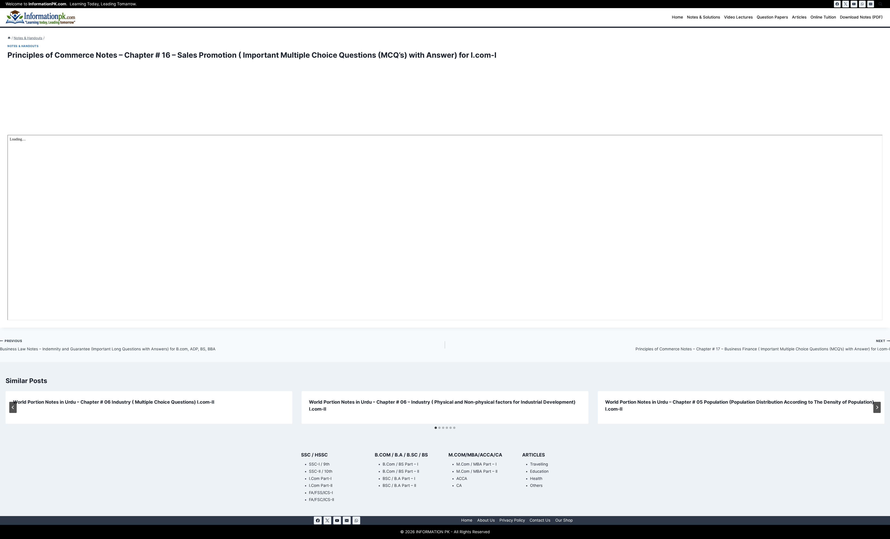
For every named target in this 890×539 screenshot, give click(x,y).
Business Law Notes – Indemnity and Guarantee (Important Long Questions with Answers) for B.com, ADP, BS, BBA (108, 345)
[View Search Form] (880, 4)
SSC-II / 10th (320, 471)
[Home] (9, 38)
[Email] (870, 4)
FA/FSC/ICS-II (321, 499)
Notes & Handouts (23, 46)
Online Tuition (823, 17)
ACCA (461, 478)
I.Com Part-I (320, 478)
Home (677, 17)
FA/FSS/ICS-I (321, 492)
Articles (799, 17)
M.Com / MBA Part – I (476, 464)
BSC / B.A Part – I (399, 478)
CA (459, 485)
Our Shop (564, 520)
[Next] (877, 407)
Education (539, 471)
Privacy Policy (512, 520)
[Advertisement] (146, 100)
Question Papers (772, 17)
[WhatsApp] (862, 4)
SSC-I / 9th (319, 464)
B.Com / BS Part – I (400, 464)
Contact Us (540, 520)
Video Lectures (738, 17)
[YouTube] (854, 4)
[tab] (436, 428)
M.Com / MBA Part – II (476, 471)
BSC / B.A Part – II (399, 485)
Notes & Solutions (703, 17)
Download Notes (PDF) (861, 17)
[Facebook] (837, 4)
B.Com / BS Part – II (401, 471)
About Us (486, 520)
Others (536, 485)
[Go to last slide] (13, 407)
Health (536, 478)
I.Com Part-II (320, 485)
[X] (845, 4)
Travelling (539, 464)
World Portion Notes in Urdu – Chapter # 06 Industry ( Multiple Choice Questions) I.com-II (113, 402)
